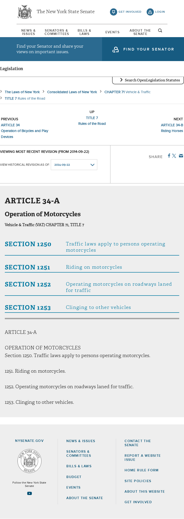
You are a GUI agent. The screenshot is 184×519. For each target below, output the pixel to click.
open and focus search (160, 31)
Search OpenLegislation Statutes (152, 80)
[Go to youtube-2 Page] (29, 493)
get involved (130, 12)
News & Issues (28, 32)
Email (180, 155)
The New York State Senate (66, 12)
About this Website (145, 491)
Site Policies (138, 481)
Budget (73, 477)
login (160, 12)
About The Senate (140, 32)
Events (112, 32)
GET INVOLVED (138, 502)
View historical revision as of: (25, 164)
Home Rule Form (142, 470)
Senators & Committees (57, 32)
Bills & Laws (85, 32)
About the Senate (84, 498)
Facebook (168, 155)
